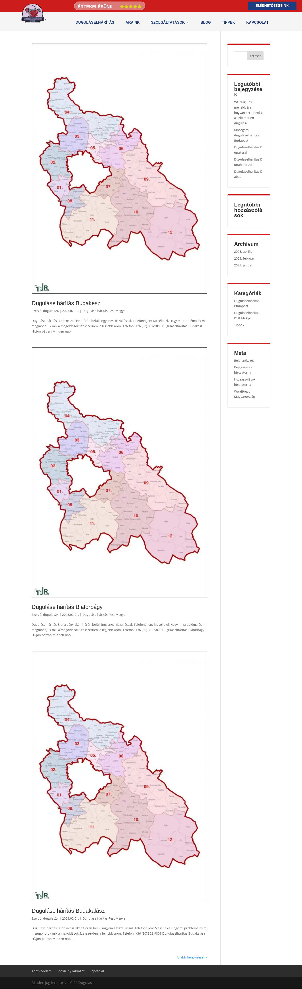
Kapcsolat (257, 22)
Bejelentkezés (244, 360)
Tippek (228, 22)
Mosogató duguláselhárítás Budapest (246, 135)
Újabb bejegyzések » (192, 957)
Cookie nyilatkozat (70, 971)
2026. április (243, 251)
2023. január (243, 265)
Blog (206, 22)
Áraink (133, 22)
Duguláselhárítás (95, 22)
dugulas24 (51, 311)
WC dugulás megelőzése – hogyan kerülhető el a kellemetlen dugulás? (249, 112)
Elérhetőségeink (272, 5)
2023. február (244, 258)
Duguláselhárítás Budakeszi (67, 303)
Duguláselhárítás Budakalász (68, 910)
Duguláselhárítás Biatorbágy (67, 607)
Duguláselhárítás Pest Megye (103, 311)
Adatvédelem (42, 971)
